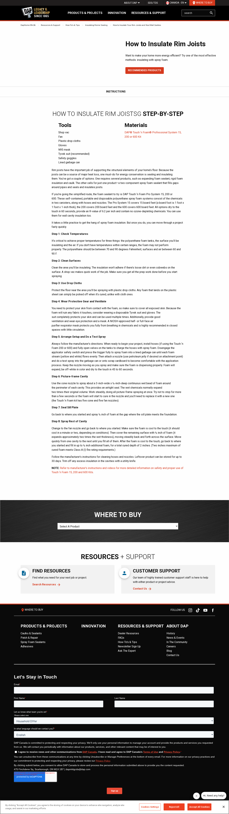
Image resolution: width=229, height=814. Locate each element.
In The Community (176, 642)
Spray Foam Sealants (33, 642)
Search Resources (44, 584)
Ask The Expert (127, 650)
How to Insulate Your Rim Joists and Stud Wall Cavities (137, 25)
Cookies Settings (150, 807)
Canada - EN (176, 2)
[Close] (223, 806)
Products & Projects (85, 13)
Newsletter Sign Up (129, 646)
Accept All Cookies (199, 807)
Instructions (116, 91)
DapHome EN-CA (28, 25)
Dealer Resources (128, 633)
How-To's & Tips (73, 25)
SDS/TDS (153, 3)
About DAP (130, 3)
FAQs (121, 637)
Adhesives (27, 646)
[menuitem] (130, 3)
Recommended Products (144, 70)
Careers (171, 646)
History (170, 633)
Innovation (117, 13)
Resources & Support (148, 13)
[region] (114, 807)
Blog (169, 650)
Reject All (174, 807)
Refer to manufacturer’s (73, 468)
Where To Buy (202, 3)
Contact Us (140, 588)
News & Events (175, 637)
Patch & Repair (29, 637)
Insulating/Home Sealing (96, 25)
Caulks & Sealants (31, 633)
